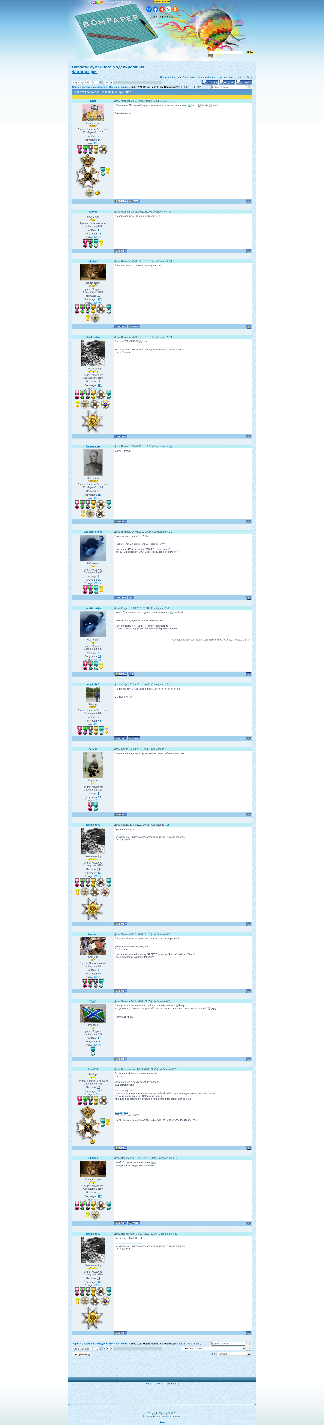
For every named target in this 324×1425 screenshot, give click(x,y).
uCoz (178, 1416)
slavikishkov (93, 337)
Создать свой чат (154, 1383)
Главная (90, 2)
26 (169, 934)
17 (169, 211)
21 (170, 531)
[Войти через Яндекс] (162, 9)
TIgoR (92, 1001)
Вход (97, 2)
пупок (93, 100)
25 (168, 824)
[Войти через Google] (168, 9)
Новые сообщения (170, 77)
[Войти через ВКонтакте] (149, 9)
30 (176, 1233)
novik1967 (93, 684)
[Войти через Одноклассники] (175, 9)
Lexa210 (93, 1069)
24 (168, 749)
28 (175, 1069)
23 (168, 684)
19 (170, 337)
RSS (101, 2)
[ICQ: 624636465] (131, 597)
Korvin (93, 211)
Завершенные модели (94, 87)
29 (176, 1158)
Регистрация (94, 2)
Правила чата (226, 77)
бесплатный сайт (162, 1416)
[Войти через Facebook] (155, 9)
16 (169, 100)
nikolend (93, 261)
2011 (162, 1421)
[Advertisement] (159, 1368)
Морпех (93, 934)
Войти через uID (162, 1)
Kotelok (92, 749)
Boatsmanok (93, 446)
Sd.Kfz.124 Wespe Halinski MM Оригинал (153, 87)
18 (170, 261)
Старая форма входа (162, 16)
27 (169, 1001)
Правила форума (206, 77)
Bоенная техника (118, 87)
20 (170, 446)
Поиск (239, 77)
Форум (76, 87)
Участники (189, 77)
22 (168, 608)
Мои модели (121, 1112)
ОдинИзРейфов (93, 531)
